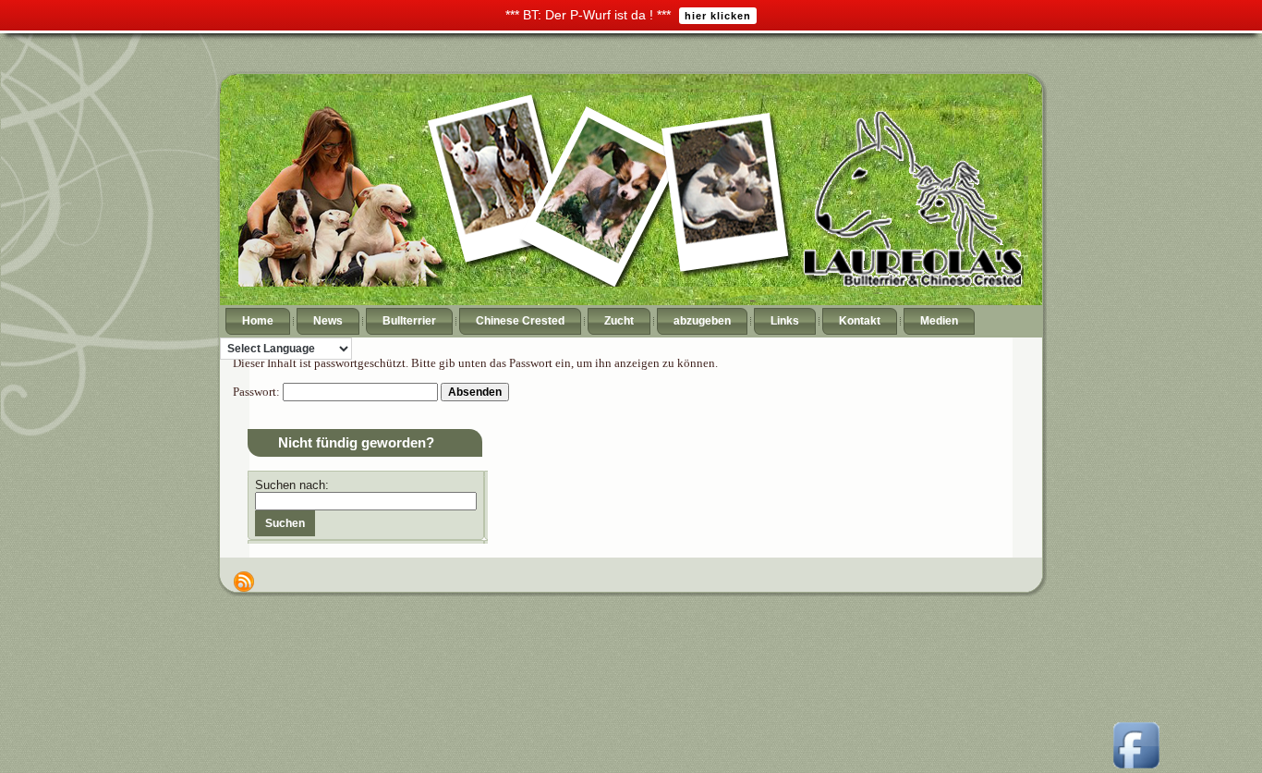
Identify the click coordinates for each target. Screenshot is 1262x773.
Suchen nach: (292, 485)
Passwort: (258, 392)
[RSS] (244, 581)
